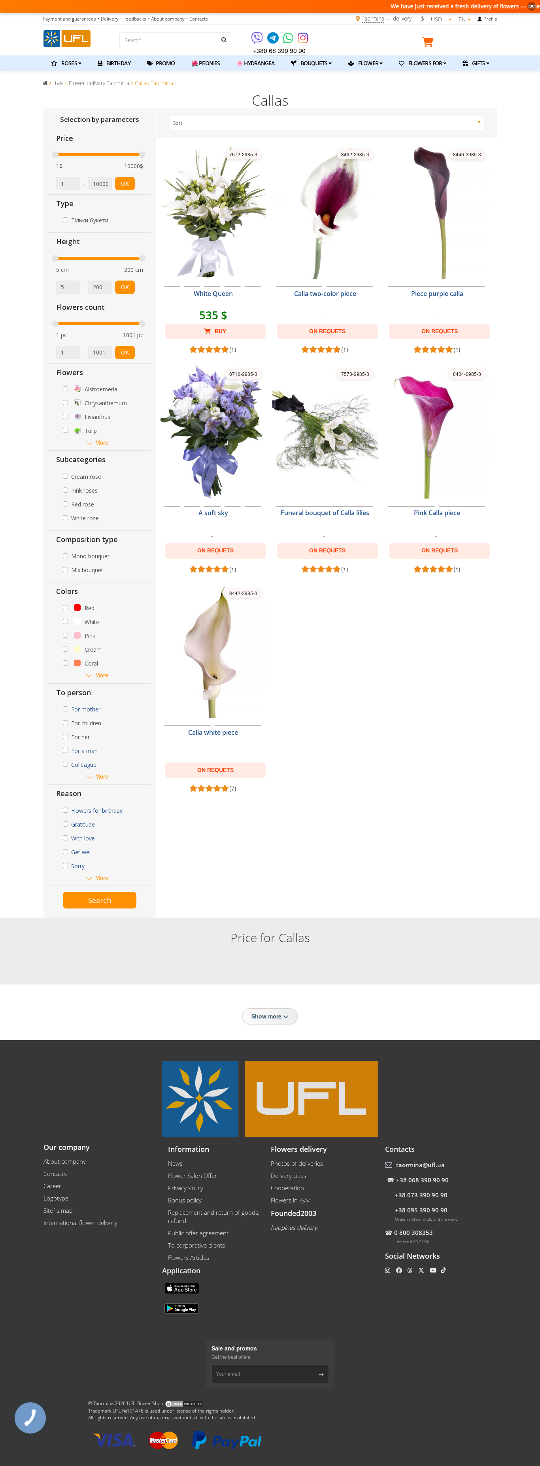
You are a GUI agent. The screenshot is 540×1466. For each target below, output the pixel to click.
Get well (81, 852)
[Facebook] (400, 1270)
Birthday (117, 63)
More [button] (101, 442)
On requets (327, 331)
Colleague (83, 764)
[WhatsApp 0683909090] (289, 40)
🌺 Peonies (205, 63)
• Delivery (108, 18)
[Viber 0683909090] (257, 40)
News (175, 1163)
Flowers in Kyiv (290, 1200)
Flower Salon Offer (192, 1176)
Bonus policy (185, 1200)
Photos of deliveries (297, 1163)
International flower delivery (80, 1223)
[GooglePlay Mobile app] (182, 1308)
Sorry (78, 866)
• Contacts (197, 18)
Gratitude (83, 824)
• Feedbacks (133, 18)
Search (99, 900)
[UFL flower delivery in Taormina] (67, 38)
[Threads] (410, 1270)
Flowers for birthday (97, 810)
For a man (84, 751)
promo (165, 63)
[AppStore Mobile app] (182, 1288)
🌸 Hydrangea (255, 63)
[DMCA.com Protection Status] (184, 1403)
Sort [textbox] (177, 122)
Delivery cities (288, 1176)
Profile (490, 18)
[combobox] (327, 123)
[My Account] (480, 19)
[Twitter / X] (422, 1270)
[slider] (55, 155)
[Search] (223, 40)
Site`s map (58, 1210)
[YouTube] (434, 1270)
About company (64, 1161)
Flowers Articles (188, 1257)
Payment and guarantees (69, 18)
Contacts (55, 1174)
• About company (166, 18)
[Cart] (429, 43)
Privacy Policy (185, 1188)
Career (52, 1186)
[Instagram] (303, 40)
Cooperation (287, 1188)
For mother (85, 709)
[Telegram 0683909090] (273, 40)
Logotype (55, 1198)
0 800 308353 (413, 1233)
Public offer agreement (198, 1233)
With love (83, 838)
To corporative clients (196, 1245)
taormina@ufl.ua (420, 1165)
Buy (219, 331)
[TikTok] (444, 1270)
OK (125, 183)
